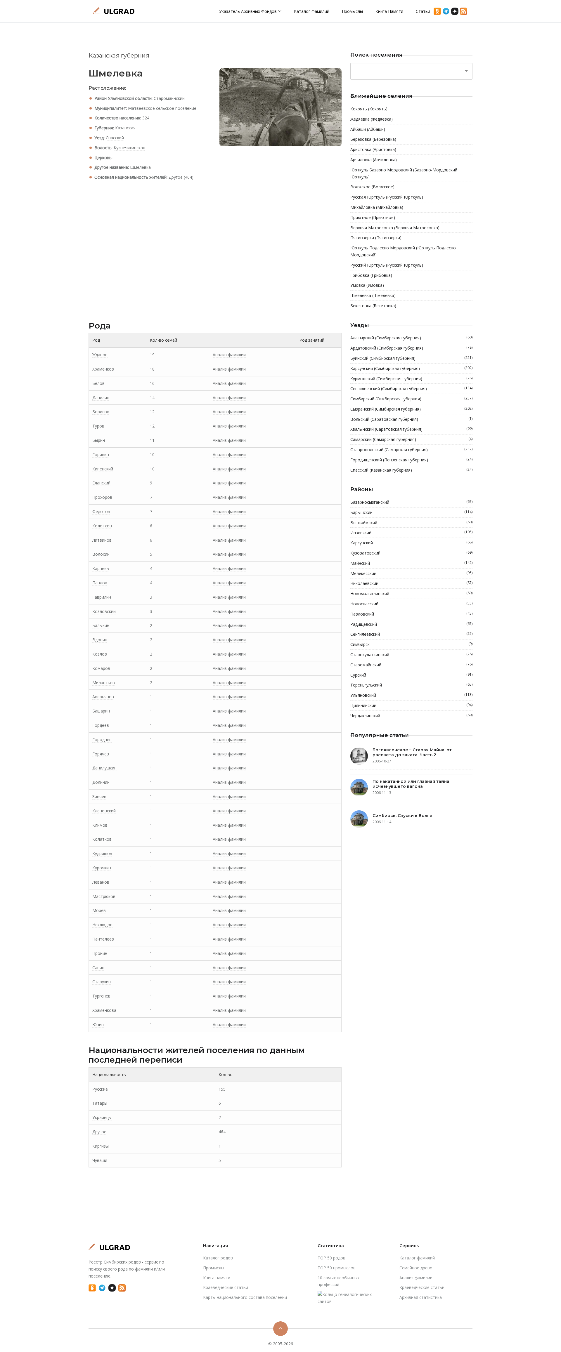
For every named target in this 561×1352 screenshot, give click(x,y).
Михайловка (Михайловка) (376, 207)
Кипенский (102, 469)
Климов (100, 825)
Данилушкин (104, 768)
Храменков (103, 369)
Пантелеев (103, 939)
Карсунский (411, 542)
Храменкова (104, 1010)
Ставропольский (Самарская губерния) (411, 449)
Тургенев (101, 996)
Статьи (423, 11)
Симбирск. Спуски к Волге (402, 815)
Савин (98, 967)
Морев (99, 910)
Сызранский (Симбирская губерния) (411, 409)
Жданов (100, 354)
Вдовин (99, 639)
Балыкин (100, 625)
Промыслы (352, 11)
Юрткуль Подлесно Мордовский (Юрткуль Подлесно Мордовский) (403, 251)
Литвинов (102, 540)
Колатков (102, 839)
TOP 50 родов (331, 1258)
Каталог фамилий (311, 11)
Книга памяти (389, 11)
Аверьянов (103, 696)
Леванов (100, 882)
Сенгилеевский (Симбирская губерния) (411, 388)
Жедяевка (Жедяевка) (371, 119)
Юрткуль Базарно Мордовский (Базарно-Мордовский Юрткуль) (403, 173)
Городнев (102, 739)
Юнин (98, 1024)
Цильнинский (411, 705)
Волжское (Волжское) (372, 187)
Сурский (411, 675)
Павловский (411, 614)
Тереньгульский (411, 685)
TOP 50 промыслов (337, 1268)
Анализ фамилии (229, 354)
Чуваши (99, 1160)
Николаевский (411, 583)
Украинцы (102, 1117)
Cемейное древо (415, 1268)
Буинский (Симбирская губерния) (411, 358)
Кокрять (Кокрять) (368, 109)
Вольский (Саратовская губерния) (411, 419)
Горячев (100, 754)
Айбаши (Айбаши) (367, 129)
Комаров (101, 668)
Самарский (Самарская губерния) (411, 439)
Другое (99, 1131)
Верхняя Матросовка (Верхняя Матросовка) (394, 227)
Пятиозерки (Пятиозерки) (375, 237)
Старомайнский (169, 98)
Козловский (104, 611)
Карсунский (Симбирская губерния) (411, 368)
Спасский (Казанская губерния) (411, 470)
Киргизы (100, 1146)
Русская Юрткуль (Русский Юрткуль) (386, 197)
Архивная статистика (420, 1297)
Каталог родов (218, 1258)
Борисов (100, 411)
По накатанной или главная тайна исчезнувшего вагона (411, 784)
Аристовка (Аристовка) (373, 149)
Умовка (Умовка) (367, 285)
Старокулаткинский (411, 654)
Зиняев (99, 796)
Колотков (102, 526)
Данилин (100, 397)
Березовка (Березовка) (373, 139)
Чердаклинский (411, 715)
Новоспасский (411, 604)
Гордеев (100, 725)
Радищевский (411, 624)
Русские (100, 1089)
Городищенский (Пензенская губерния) (411, 460)
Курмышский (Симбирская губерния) (411, 378)
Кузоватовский (411, 553)
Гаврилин (101, 597)
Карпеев (100, 568)
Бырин (98, 440)
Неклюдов (102, 924)
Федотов (101, 511)
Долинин (101, 782)
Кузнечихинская (129, 147)
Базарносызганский (411, 502)
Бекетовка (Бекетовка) (373, 305)
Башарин (101, 711)
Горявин (100, 454)
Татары (99, 1103)
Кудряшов (102, 853)
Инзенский (411, 532)
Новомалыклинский (411, 593)
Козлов (99, 654)
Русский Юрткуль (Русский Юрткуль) (386, 265)
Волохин (101, 554)
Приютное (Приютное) (372, 217)
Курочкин (101, 867)
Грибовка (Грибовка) (371, 275)
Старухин (101, 981)
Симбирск (411, 644)
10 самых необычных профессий (338, 1281)
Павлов (99, 582)
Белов (98, 383)
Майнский (411, 563)
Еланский (101, 483)
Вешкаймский (411, 522)
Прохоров (102, 497)
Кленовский (104, 811)
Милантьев (103, 682)
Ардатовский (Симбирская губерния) (411, 348)
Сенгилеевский (411, 634)
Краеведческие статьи (225, 1287)
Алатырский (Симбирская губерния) (411, 337)
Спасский (115, 137)
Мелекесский (411, 573)
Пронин (99, 953)
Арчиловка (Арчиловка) (373, 159)
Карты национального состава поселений (245, 1297)
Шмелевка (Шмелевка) (373, 295)
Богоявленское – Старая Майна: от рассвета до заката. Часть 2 (412, 752)
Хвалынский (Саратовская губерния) (411, 429)
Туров (98, 426)
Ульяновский (411, 695)
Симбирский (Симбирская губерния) (411, 399)
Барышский (411, 512)
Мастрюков (103, 896)
